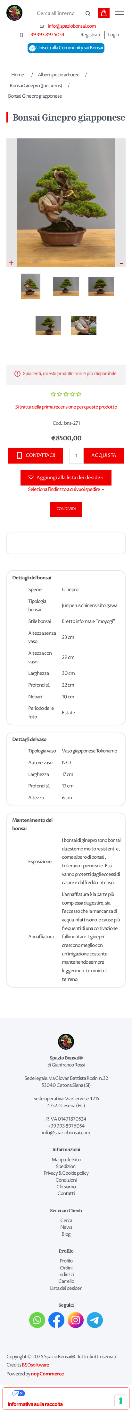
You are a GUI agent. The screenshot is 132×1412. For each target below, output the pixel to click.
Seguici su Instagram (76, 1320)
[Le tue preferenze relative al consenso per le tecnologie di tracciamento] (121, 1401)
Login (113, 35)
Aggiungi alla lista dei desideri (70, 477)
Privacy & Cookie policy (66, 1173)
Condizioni (66, 1180)
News (66, 1227)
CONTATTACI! (40, 455)
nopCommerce (47, 1374)
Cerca (87, 13)
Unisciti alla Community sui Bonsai (69, 48)
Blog (66, 1234)
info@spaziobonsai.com (72, 26)
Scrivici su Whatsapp (37, 1320)
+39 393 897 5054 (46, 35)
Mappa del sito (66, 1160)
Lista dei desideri (66, 1288)
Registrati (90, 35)
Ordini (66, 1268)
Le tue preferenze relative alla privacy (72, 1393)
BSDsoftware (35, 1365)
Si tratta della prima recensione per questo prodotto (66, 407)
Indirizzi (66, 1275)
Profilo (66, 1261)
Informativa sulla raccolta (35, 1404)
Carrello (104, 13)
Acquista (103, 455)
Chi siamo (66, 1187)
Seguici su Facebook (56, 1320)
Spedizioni (66, 1167)
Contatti (66, 1194)
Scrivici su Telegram (95, 1320)
